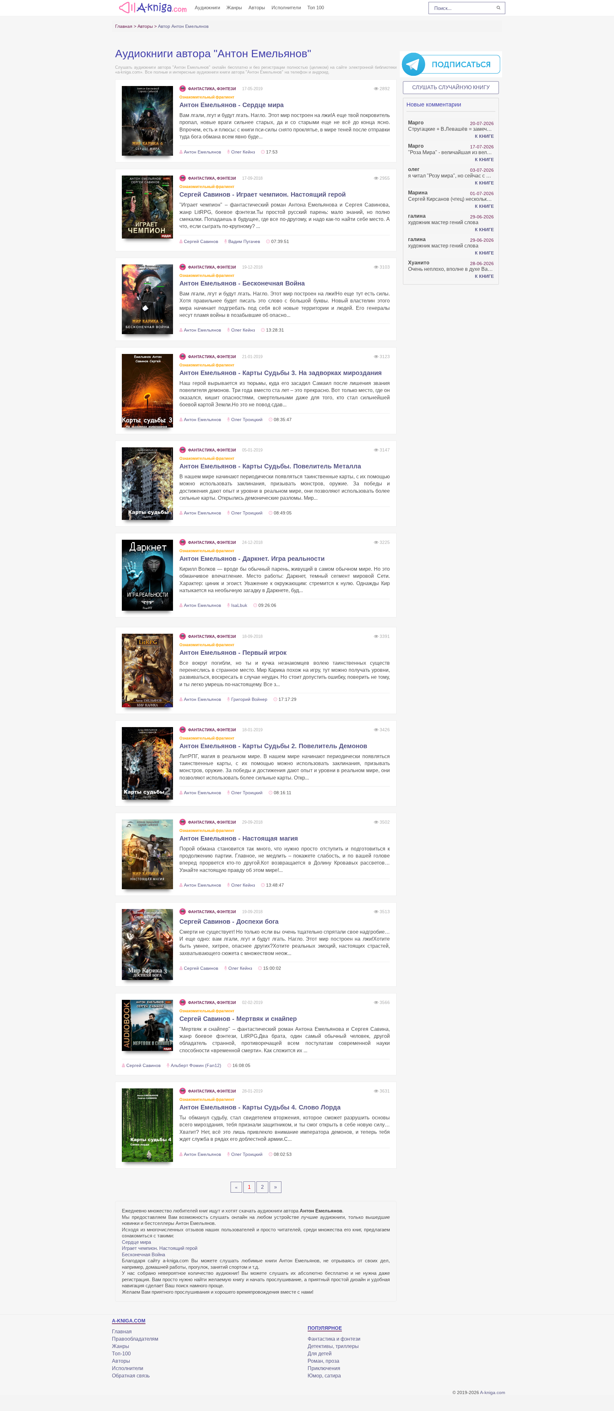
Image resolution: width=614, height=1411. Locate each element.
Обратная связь (131, 1375)
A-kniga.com (492, 1392)
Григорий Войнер (249, 699)
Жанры (234, 7)
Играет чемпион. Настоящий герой (159, 1248)
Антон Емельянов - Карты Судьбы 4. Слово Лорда (260, 1107)
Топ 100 (315, 7)
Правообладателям (135, 1339)
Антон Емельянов (202, 151)
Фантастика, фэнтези (212, 89)
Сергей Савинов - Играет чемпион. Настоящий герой (262, 194)
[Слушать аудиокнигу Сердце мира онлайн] (147, 121)
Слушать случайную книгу (451, 87)
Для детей (320, 1353)
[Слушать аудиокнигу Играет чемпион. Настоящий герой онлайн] (147, 207)
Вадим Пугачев (244, 241)
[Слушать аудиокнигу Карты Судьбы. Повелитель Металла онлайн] (147, 483)
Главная (122, 1331)
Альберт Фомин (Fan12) (196, 1065)
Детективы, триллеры (333, 1346)
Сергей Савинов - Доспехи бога (229, 921)
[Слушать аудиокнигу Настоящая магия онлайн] (147, 854)
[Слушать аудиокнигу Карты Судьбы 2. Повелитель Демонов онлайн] (147, 763)
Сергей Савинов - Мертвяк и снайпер (238, 1018)
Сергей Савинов (201, 241)
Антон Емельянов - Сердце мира (231, 104)
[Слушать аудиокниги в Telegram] (451, 64)
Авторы (256, 7)
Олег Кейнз (243, 151)
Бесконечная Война (143, 1254)
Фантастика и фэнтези (334, 1339)
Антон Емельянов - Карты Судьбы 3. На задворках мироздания (280, 372)
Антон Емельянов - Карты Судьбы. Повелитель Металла (270, 466)
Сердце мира (136, 1242)
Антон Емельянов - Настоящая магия (238, 838)
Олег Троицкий (247, 419)
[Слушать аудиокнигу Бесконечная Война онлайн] (147, 299)
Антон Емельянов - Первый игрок (233, 652)
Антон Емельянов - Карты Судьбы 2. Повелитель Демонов (273, 745)
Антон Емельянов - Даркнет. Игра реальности (252, 558)
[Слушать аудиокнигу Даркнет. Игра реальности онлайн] (147, 575)
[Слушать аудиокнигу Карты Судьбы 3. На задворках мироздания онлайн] (147, 390)
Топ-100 (121, 1353)
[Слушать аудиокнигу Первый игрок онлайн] (147, 670)
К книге (484, 136)
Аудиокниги (207, 7)
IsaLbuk (239, 605)
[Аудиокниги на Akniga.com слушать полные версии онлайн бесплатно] (152, 7)
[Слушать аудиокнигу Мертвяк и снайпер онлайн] (147, 1025)
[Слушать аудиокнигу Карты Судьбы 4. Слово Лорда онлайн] (147, 1125)
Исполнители (286, 7)
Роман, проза (323, 1361)
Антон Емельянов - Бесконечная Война (242, 283)
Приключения (324, 1368)
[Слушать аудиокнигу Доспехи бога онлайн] (147, 944)
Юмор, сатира (324, 1375)
